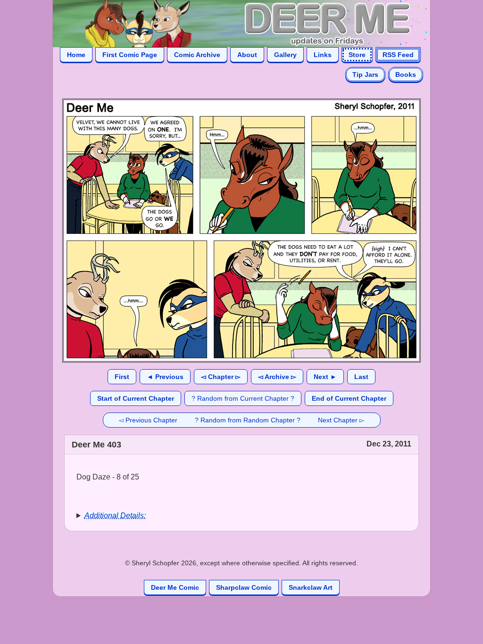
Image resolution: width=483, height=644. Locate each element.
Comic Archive (197, 54)
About (247, 54)
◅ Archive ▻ (277, 376)
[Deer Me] (232, 23)
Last (361, 376)
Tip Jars (365, 74)
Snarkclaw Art (311, 587)
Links (323, 54)
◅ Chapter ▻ (221, 376)
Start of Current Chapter (135, 398)
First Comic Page (129, 54)
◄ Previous (165, 376)
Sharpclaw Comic (244, 587)
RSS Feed (398, 54)
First (122, 376)
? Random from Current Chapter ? (243, 398)
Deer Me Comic (175, 587)
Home (76, 54)
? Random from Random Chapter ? (247, 420)
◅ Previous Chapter (147, 420)
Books (405, 74)
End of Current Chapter (349, 398)
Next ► (325, 376)
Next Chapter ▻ (341, 420)
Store (357, 54)
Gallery (285, 54)
